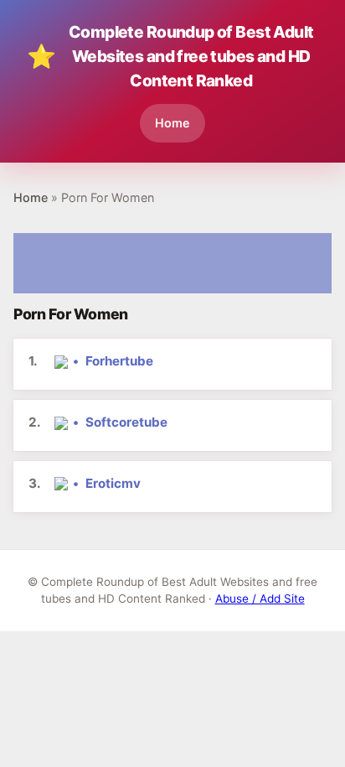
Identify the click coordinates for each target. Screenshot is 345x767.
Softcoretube (126, 422)
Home (172, 123)
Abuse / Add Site (260, 598)
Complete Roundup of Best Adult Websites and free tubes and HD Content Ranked (170, 56)
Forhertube (119, 361)
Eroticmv (113, 483)
